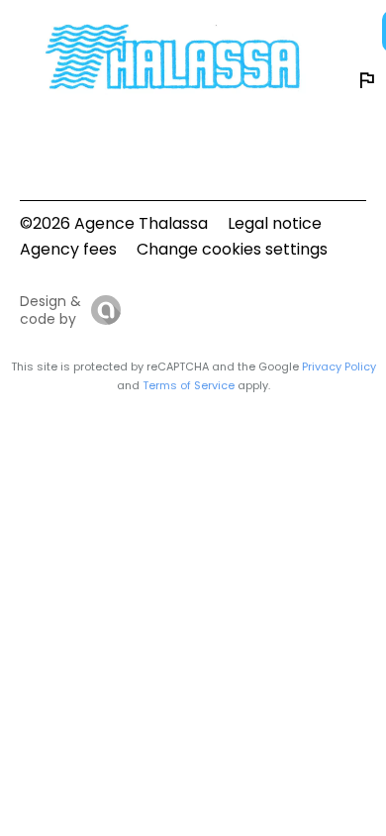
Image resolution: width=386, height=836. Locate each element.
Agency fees (68, 249)
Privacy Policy (339, 366)
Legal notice (275, 223)
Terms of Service (189, 385)
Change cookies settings (232, 249)
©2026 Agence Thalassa (114, 223)
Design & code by (50, 310)
